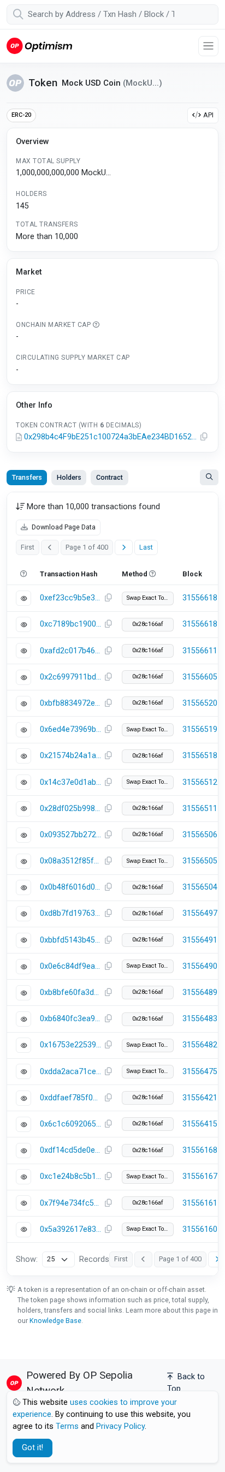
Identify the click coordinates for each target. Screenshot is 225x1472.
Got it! (32, 1447)
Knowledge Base (55, 1320)
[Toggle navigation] (208, 46)
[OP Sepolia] (39, 45)
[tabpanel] (112, 884)
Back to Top (186, 1382)
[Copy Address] (204, 437)
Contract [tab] (109, 477)
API (208, 115)
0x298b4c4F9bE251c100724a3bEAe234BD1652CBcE (110, 437)
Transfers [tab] (27, 477)
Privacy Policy (120, 1426)
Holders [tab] (69, 477)
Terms (67, 1426)
